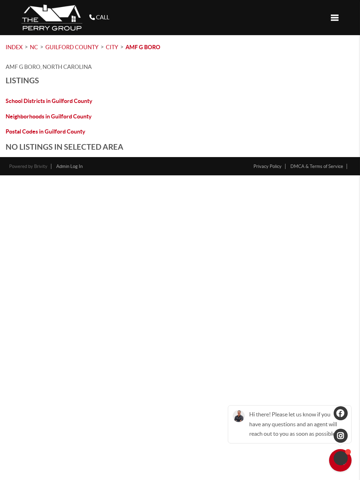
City (112, 47)
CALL (102, 17)
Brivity (40, 166)
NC (34, 47)
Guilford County (71, 47)
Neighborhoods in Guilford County (49, 116)
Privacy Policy (267, 166)
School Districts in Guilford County (49, 101)
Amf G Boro (143, 47)
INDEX (14, 47)
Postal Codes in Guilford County (45, 131)
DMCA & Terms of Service (316, 166)
